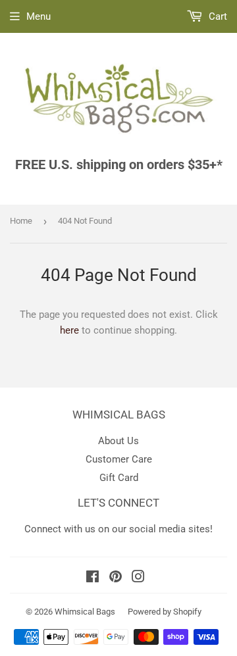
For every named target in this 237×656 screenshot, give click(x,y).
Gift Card (118, 478)
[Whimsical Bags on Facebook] (92, 578)
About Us (118, 441)
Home (21, 221)
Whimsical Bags (85, 612)
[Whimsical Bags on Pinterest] (115, 578)
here (69, 330)
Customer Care (119, 459)
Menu (38, 16)
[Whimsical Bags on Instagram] (138, 578)
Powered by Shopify (164, 612)
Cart (216, 16)
